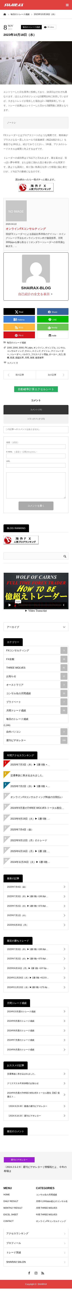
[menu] (67, 5)
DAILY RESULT (10, 1201)
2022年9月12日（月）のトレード (28, 840)
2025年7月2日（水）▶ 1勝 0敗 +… (30, 786)
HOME (6, 1194)
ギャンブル (50, 347)
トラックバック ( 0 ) (36, 419)
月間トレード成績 (35, 710)
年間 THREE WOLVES (46, 1214)
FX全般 (35, 659)
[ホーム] (4, 14)
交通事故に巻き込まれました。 (27, 775)
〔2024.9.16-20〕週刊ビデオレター (24, 1116)
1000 (9, 347)
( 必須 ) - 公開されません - (21, 452)
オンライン (39, 347)
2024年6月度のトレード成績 (20, 1049)
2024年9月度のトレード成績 (20, 1021)
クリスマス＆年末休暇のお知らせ (23, 1083)
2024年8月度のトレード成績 (20, 1030)
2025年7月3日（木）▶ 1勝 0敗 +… (30, 764)
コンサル (61, 347)
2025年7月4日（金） (22, 829)
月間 (27, 357)
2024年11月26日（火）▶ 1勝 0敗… (30, 862)
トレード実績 (13, 1252)
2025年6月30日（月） (17, 925)
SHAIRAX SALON (16, 1261)
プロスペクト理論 (39, 354)
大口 (60, 354)
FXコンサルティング (35, 650)
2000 (15, 347)
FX (26, 347)
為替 (32, 357)
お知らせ (35, 676)
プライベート (35, 702)
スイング (36, 351)
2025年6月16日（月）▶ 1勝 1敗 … (30, 851)
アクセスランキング (17, 1233)
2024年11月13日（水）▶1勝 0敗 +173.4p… (28, 987)
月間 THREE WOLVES (46, 1208)
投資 (12, 357)
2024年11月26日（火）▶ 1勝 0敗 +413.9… (28, 977)
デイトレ (46, 351)
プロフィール (13, 1243)
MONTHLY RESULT (12, 1208)
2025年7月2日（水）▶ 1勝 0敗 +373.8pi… (27, 906)
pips (30, 347)
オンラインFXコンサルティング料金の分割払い (36, 797)
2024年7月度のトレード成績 (20, 1040)
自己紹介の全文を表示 (34, 294)
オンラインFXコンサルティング (26, 228)
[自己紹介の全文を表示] (52, 294)
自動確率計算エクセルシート (36, 389)
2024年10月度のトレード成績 (21, 1011)
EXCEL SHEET (10, 1214)
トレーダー (15, 354)
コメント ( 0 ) (36, 409)
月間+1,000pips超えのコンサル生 (52, 1201)
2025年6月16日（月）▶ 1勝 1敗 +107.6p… (28, 968)
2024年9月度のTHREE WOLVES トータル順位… (37, 807)
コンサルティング (15, 351)
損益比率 (19, 357)
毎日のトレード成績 (31, 27)
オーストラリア (35, 684)
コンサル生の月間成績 (35, 693)
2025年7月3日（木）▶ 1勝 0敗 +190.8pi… (27, 896)
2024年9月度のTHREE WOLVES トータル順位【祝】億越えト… (33, 1095)
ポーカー (53, 354)
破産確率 (39, 357)
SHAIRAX (42, 1284)
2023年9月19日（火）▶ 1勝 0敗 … (30, 818)
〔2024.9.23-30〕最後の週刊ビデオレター (27, 1106)
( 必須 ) (12, 442)
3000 (21, 347)
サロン (28, 351)
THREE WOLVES (35, 667)
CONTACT (8, 1221)
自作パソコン (35, 731)
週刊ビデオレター (36, 740)
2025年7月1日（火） (17, 915)
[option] (36, 1166)
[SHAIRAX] (13, 5)
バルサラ (26, 354)
